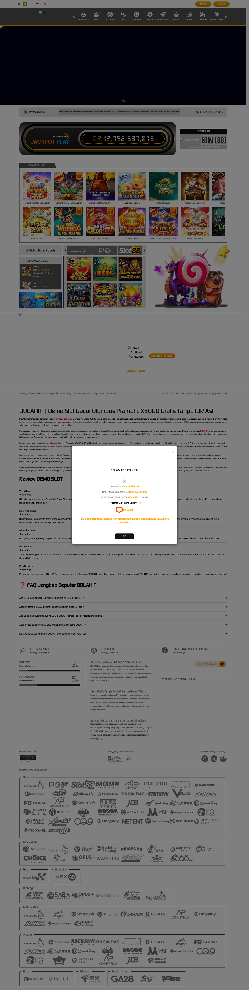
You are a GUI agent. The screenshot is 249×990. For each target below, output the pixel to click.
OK (124, 536)
